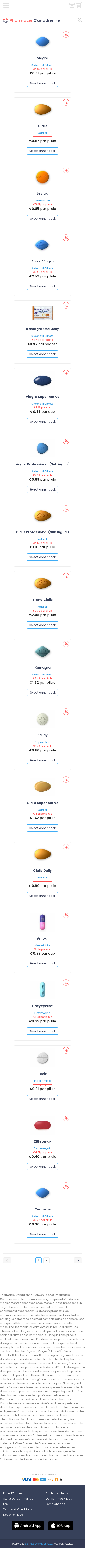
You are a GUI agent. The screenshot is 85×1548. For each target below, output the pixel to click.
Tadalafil (42, 133)
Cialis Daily (42, 870)
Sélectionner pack (42, 83)
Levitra (42, 193)
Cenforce (42, 1209)
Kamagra (42, 667)
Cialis (42, 126)
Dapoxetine (42, 742)
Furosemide (42, 1081)
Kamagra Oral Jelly (42, 329)
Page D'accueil (13, 1493)
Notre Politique (13, 1515)
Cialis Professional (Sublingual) (42, 532)
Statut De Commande (18, 1499)
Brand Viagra (42, 261)
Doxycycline (42, 1006)
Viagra (42, 58)
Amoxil (42, 938)
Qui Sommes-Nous (59, 1499)
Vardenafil (42, 200)
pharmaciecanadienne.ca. (38, 1543)
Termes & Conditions (17, 1509)
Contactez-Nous (57, 1493)
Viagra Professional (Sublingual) (42, 464)
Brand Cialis (42, 599)
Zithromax (42, 1141)
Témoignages (55, 1504)
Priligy (42, 735)
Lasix (42, 1073)
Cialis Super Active (42, 803)
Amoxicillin (42, 945)
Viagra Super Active (42, 396)
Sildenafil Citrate (42, 65)
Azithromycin (42, 1148)
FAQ (5, 1504)
